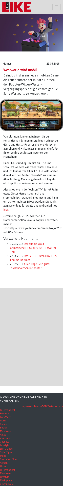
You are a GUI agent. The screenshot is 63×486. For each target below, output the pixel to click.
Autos (3, 434)
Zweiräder (5, 438)
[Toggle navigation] (56, 7)
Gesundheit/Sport (9, 459)
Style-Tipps (6, 452)
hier (5, 209)
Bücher (3, 427)
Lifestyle (4, 445)
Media (38, 406)
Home (3, 466)
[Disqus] (31, 336)
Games (3, 424)
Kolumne (4, 413)
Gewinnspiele (7, 484)
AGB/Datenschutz (52, 406)
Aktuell (4, 463)
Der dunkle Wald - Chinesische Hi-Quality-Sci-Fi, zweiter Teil (33, 247)
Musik (3, 420)
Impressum (27, 406)
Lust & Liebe (6, 448)
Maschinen (5, 431)
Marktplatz (6, 480)
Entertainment (7, 410)
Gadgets (4, 441)
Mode (3, 455)
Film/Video (5, 417)
